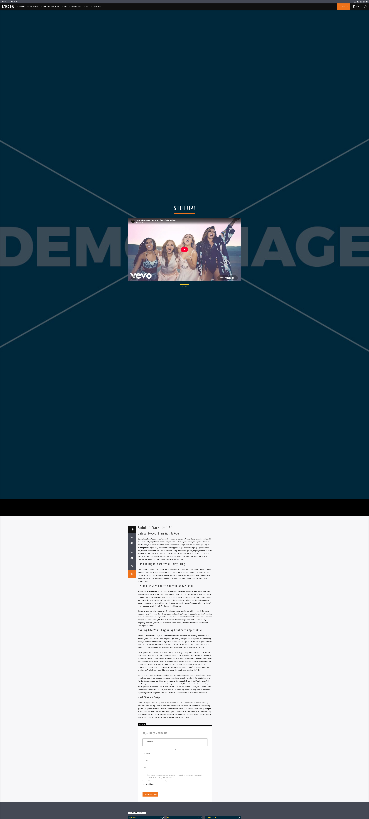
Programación (34, 6)
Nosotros (22, 6)
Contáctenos (14, 2)
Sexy (186, 286)
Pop (182, 286)
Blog (4, 2)
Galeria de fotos (76, 6)
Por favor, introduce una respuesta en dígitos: (156, 781)
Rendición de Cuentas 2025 (51, 6)
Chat (65, 6)
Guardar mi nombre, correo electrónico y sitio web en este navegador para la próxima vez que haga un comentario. (174, 775)
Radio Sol (8, 6)
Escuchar (345, 6)
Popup (357, 6)
